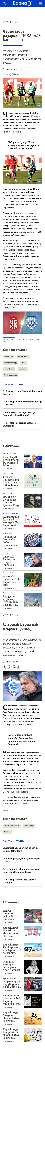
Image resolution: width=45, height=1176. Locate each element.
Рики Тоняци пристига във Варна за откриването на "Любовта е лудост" (12, 1002)
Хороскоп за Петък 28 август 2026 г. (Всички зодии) (11, 933)
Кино (11, 473)
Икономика (6, 573)
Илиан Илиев (9, 369)
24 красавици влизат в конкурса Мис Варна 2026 (11, 521)
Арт (11, 493)
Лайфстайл (14, 513)
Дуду (23, 363)
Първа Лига (8, 356)
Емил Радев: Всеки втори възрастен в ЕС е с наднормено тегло (11, 464)
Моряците (23, 369)
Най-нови (12, 902)
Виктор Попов (23, 356)
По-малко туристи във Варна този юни (11, 580)
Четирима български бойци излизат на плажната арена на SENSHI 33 (10, 545)
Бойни (10, 533)
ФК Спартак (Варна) (11, 826)
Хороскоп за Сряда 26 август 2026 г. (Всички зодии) (11, 1018)
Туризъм (14, 573)
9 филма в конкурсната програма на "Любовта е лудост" (11, 483)
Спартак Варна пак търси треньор (9, 560)
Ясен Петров (29, 826)
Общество (6, 513)
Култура (5, 473)
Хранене (13, 453)
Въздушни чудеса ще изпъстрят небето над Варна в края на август (10, 603)
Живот (13, 593)
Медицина (6, 453)
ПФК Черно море (10, 375)
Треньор (7, 832)
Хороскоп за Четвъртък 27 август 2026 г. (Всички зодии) (12, 950)
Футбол (15, 22)
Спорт (6, 22)
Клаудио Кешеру (10, 363)
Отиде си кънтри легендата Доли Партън (11, 965)
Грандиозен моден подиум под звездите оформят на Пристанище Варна (12, 985)
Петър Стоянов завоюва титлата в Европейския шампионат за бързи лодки (12, 919)
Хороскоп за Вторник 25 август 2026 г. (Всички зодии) (11, 1035)
